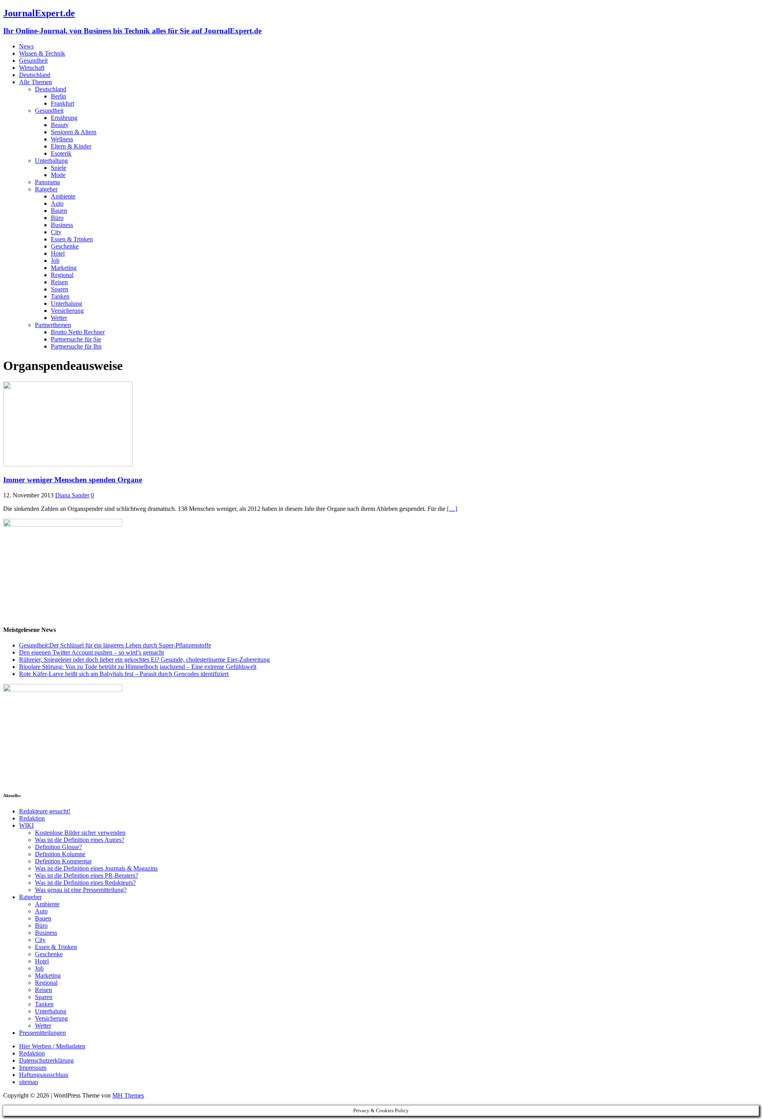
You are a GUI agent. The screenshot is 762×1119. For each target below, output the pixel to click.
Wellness (62, 139)
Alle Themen (35, 82)
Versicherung (67, 310)
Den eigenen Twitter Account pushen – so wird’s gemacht (91, 652)
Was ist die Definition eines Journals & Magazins (96, 868)
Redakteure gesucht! (44, 811)
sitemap (28, 1082)
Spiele (58, 167)
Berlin (58, 96)
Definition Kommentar (63, 861)
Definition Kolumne (60, 854)
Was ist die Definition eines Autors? (79, 839)
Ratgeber (46, 189)
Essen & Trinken (72, 239)
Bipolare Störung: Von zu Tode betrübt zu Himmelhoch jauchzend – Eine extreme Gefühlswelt (137, 666)
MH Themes (128, 1095)
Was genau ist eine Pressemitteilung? (81, 889)
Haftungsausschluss (43, 1074)
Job (55, 260)
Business (62, 224)
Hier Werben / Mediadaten (52, 1046)
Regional (62, 275)
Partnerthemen (53, 325)
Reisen (59, 282)
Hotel (58, 253)
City (56, 232)
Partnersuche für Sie (76, 339)
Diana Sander (72, 495)
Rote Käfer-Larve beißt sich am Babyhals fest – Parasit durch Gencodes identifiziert (124, 673)
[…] (452, 508)
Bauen (59, 210)
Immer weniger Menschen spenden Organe (72, 480)
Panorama (47, 182)
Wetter (59, 317)
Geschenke (65, 246)
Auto (57, 203)
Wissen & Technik (42, 53)
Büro (57, 217)
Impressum (32, 1067)
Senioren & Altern (73, 132)
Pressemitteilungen (42, 1032)
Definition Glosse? (58, 847)
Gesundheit (33, 60)
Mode (58, 174)
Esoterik (61, 153)
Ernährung (64, 117)
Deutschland (34, 74)
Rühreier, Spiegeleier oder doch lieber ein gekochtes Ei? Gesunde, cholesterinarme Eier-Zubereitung (144, 659)
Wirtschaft (31, 67)
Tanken (60, 296)
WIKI (26, 825)
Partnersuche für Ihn (76, 346)
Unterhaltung (51, 160)
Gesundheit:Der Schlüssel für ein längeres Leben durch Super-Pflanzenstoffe (115, 645)
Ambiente (63, 196)
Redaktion (32, 818)
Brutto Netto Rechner (78, 332)
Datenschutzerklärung (46, 1060)
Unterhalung (66, 303)
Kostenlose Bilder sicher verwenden (80, 832)
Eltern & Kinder (71, 146)
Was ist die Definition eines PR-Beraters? (86, 875)
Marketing (64, 267)
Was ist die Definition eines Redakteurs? (85, 882)
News (26, 46)
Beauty (60, 124)
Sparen (59, 289)
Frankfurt (62, 103)
